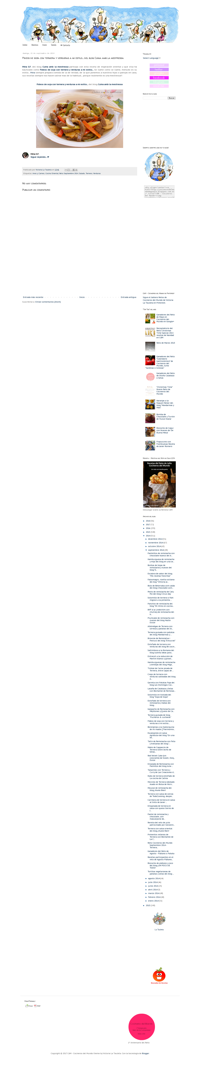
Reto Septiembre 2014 (68, 173)
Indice (25, 45)
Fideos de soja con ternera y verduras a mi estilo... (67, 69)
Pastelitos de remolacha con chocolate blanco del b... (161, 554)
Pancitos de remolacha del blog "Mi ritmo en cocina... (161, 604)
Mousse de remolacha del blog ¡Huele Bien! (160, 789)
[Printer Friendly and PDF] (32, 1007)
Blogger (145, 1053)
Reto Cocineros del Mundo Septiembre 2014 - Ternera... (160, 845)
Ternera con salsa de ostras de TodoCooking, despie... (160, 795)
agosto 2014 (154, 878)
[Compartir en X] (71, 170)
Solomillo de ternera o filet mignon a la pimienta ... (160, 598)
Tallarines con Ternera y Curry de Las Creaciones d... (161, 771)
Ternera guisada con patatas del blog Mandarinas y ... (161, 633)
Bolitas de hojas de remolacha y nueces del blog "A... (160, 567)
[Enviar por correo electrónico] (66, 170)
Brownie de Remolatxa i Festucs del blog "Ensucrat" (162, 639)
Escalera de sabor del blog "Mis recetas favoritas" (160, 574)
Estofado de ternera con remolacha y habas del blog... (159, 703)
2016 (148, 528)
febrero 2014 (154, 897)
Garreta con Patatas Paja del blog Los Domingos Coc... (161, 683)
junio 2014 (153, 886)
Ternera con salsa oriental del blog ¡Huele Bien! (160, 829)
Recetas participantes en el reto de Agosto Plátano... (160, 858)
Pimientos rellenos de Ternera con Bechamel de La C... (160, 836)
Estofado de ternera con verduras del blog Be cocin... (162, 645)
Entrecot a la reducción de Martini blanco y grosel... (160, 657)
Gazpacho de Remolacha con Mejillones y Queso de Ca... (161, 710)
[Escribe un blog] (68, 170)
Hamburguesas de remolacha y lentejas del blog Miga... (161, 663)
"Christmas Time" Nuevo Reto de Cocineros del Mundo (164, 390)
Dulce (44, 45)
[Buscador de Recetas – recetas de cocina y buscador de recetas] (159, 983)
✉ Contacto (65, 45)
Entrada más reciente (33, 297)
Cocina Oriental (52, 173)
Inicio (82, 297)
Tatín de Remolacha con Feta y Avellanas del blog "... (161, 742)
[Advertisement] (79, 273)
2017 (148, 524)
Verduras (97, 173)
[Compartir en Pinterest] (76, 170)
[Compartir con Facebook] (73, 170)
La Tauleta (159, 929)
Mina (32, 72)
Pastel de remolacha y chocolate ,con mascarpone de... (158, 816)
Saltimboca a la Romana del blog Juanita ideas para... (161, 651)
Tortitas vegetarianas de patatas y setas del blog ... (161, 872)
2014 (148, 535)
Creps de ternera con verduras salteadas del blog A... (162, 676)
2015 (148, 532)
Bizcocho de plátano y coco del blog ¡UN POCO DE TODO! (160, 865)
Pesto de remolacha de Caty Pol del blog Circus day (161, 592)
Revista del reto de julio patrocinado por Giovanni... (161, 823)
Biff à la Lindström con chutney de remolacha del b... (161, 612)
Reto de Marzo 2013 (165, 343)
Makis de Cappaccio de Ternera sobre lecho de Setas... (159, 749)
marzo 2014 (154, 893)
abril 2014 (153, 889)
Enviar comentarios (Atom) (48, 302)
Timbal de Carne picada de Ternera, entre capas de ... (160, 669)
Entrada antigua (128, 297)
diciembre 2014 (155, 539)
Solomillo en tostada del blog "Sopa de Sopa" (159, 696)
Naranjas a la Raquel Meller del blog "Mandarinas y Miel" (165, 404)
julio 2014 (153, 882)
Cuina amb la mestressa (55, 66)
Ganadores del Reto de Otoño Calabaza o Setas (165, 375)
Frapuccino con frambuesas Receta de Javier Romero (165, 444)
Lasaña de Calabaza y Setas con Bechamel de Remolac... (162, 689)
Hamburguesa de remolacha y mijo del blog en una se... (161, 560)
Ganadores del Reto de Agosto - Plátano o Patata (161, 852)
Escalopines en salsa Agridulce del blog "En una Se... (161, 735)
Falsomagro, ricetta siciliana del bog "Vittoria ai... (161, 580)
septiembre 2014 (156, 550)
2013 (148, 905)
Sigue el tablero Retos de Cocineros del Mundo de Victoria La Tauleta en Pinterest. (158, 300)
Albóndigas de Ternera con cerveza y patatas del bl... (160, 627)
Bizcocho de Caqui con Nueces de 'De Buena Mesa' (164, 430)
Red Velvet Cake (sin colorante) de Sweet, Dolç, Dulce (161, 758)
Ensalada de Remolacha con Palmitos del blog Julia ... (161, 765)
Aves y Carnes (38, 173)
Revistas (35, 45)
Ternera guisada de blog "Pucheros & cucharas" (159, 716)
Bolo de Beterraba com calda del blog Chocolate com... (161, 586)
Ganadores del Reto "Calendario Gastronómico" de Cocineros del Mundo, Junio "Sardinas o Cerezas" (160, 362)
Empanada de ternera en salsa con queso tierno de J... (161, 808)
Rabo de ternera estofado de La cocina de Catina (161, 777)
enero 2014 (153, 901)
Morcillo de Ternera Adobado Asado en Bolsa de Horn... (161, 783)
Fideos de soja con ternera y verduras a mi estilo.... (161, 722)
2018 (148, 521)
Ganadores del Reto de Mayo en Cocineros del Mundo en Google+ (165, 318)
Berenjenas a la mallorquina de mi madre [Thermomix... (161, 728)
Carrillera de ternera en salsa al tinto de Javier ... (161, 801)
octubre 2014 (154, 546)
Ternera (89, 173)
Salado (53, 45)
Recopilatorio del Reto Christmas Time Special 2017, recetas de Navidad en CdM (165, 333)
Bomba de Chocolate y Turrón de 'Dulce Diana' (165, 416)
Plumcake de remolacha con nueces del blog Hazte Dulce (161, 620)
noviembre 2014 (156, 542)
